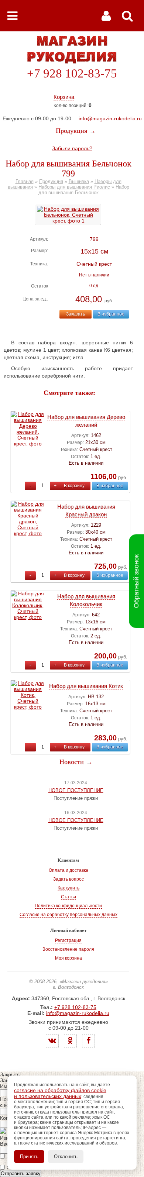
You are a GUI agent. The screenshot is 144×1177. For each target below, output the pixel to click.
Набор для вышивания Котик (86, 686)
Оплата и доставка (68, 870)
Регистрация (68, 940)
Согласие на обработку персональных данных (68, 914)
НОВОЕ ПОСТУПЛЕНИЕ (75, 790)
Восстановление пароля (68, 949)
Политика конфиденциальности (68, 905)
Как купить (68, 888)
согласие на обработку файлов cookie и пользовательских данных (60, 1093)
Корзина (64, 97)
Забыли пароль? (72, 148)
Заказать (75, 314)
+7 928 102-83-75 (72, 73)
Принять (29, 1156)
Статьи (68, 896)
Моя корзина (68, 958)
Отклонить (66, 1156)
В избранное (110, 314)
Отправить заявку (21, 1173)
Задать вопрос (68, 879)
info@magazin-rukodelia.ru (110, 118)
